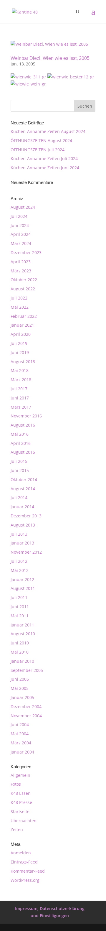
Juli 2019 (19, 343)
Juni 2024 (20, 225)
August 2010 (23, 633)
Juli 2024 (19, 216)
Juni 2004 (20, 724)
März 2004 (21, 743)
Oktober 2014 (24, 479)
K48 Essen (21, 793)
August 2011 (23, 588)
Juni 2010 (20, 643)
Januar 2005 (22, 697)
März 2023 (21, 271)
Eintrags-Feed (24, 862)
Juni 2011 (20, 606)
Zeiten (17, 829)
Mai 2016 (20, 434)
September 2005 (27, 670)
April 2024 (21, 234)
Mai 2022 (20, 307)
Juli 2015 (19, 461)
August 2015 (23, 452)
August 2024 (23, 207)
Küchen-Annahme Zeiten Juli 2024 (44, 158)
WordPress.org (25, 880)
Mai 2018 (20, 370)
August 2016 (23, 425)
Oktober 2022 (24, 279)
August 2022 (23, 289)
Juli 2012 (19, 561)
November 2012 (26, 552)
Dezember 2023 (26, 252)
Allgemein (20, 775)
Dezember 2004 (26, 706)
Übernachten (24, 820)
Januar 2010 (22, 661)
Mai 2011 (20, 616)
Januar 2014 (22, 506)
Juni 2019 (20, 352)
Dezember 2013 (26, 516)
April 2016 (21, 443)
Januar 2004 (22, 752)
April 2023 (21, 261)
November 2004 (26, 715)
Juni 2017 (20, 398)
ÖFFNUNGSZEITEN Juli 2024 (37, 149)
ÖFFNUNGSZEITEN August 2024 (41, 140)
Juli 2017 (19, 389)
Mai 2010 (20, 652)
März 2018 (21, 379)
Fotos (16, 784)
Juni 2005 (20, 679)
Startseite (20, 811)
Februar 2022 (24, 316)
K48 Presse (21, 802)
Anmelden (21, 853)
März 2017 (21, 407)
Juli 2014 (19, 497)
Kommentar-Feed (28, 871)
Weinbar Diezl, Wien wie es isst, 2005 (50, 58)
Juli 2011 (19, 597)
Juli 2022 (19, 298)
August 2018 (23, 361)
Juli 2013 (19, 534)
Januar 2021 (22, 325)
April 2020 (21, 334)
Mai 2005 (20, 688)
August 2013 (23, 525)
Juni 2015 (20, 470)
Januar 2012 (22, 579)
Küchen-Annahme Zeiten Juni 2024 (45, 167)
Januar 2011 (22, 625)
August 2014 (23, 488)
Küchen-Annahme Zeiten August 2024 (48, 131)
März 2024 (21, 243)
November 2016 (26, 416)
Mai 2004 (20, 733)
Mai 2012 (20, 570)
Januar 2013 (22, 543)
